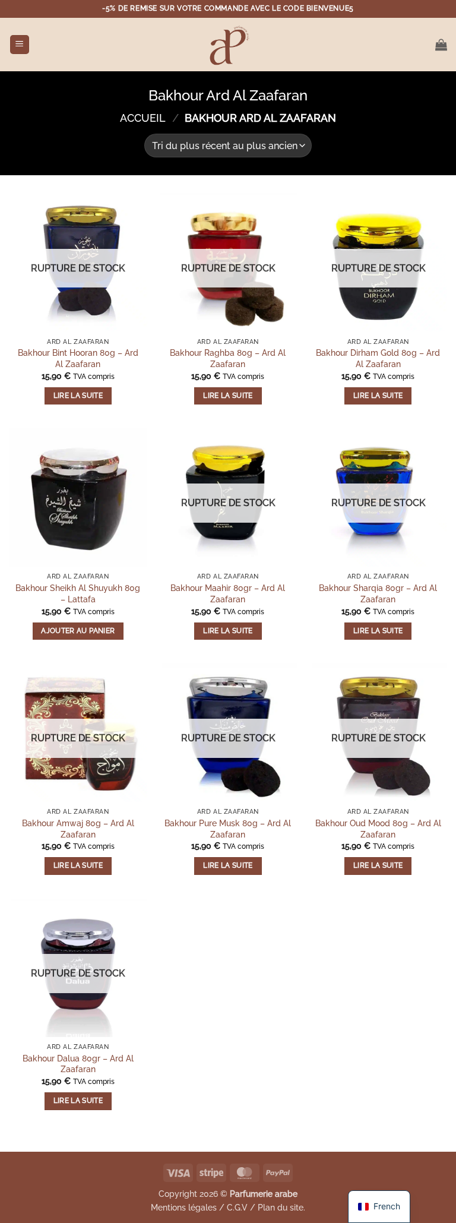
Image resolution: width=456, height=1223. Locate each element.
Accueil (143, 118)
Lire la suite (78, 395)
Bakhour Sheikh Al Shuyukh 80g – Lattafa (77, 593)
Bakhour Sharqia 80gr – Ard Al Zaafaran (378, 593)
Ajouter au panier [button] (78, 631)
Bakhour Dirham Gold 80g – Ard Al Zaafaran (378, 358)
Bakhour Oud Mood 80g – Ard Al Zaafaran (378, 828)
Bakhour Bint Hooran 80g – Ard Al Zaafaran (78, 358)
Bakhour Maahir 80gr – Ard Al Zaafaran (227, 593)
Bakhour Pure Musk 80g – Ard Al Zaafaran (227, 828)
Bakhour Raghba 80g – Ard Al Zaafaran (228, 358)
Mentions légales (184, 1207)
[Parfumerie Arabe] (228, 44)
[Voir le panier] (441, 44)
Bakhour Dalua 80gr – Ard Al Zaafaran (78, 1064)
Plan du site (280, 1207)
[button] (19, 45)
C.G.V (237, 1207)
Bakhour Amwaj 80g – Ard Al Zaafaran (78, 828)
